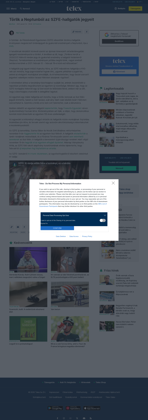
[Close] (114, 184)
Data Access (74, 236)
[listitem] (73, 215)
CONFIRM (57, 228)
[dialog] (74, 210)
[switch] (103, 220)
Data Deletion (61, 236)
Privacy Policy (87, 236)
